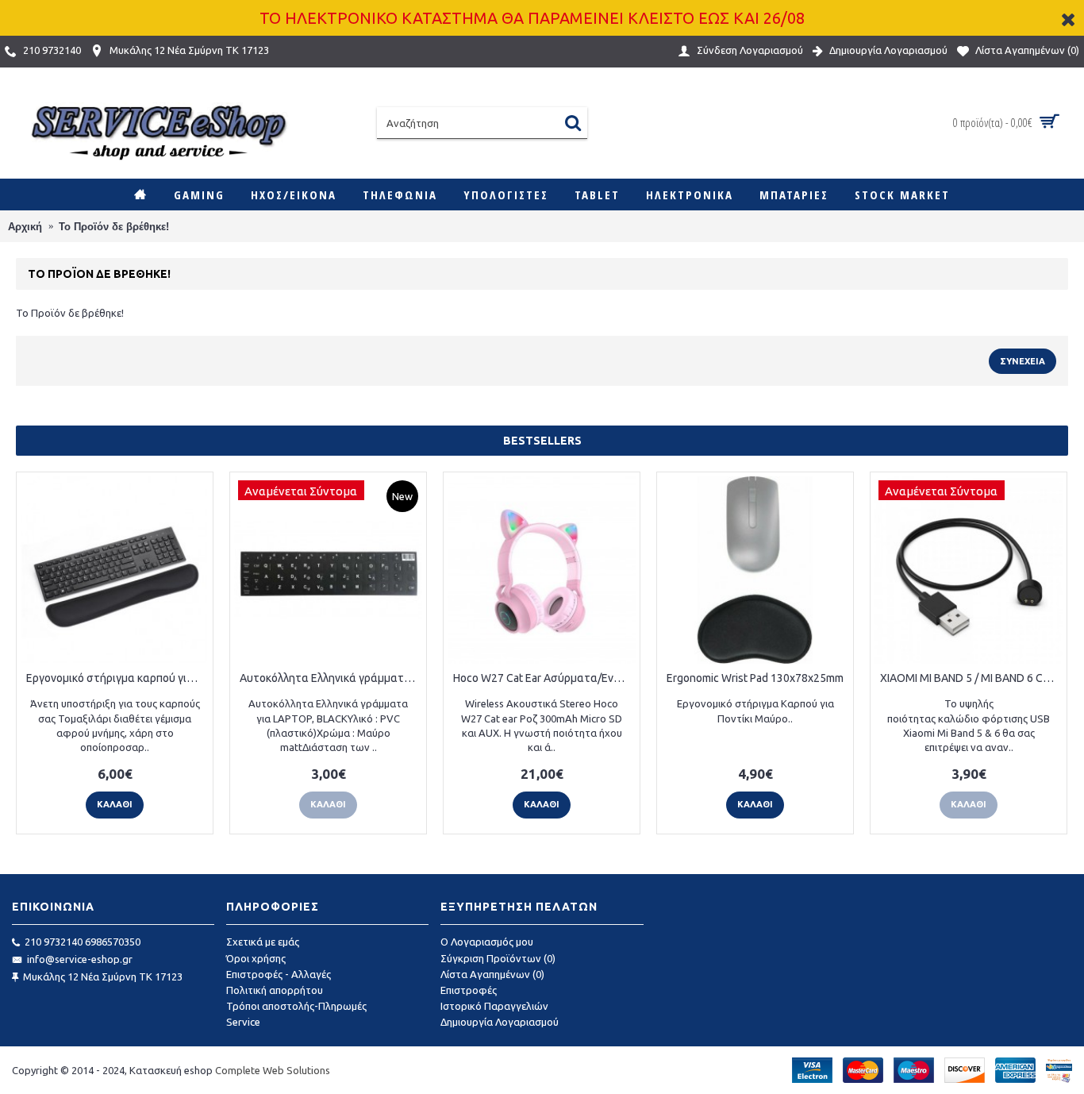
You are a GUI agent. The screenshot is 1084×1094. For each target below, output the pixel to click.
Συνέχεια (1022, 361)
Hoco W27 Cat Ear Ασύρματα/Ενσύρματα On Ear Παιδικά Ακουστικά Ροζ (544, 678)
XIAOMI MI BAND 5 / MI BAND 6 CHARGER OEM (971, 678)
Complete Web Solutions (272, 1070)
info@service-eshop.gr (80, 959)
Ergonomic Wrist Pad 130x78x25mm (755, 678)
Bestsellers (542, 440)
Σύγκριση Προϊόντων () (497, 958)
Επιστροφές (468, 990)
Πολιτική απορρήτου (274, 990)
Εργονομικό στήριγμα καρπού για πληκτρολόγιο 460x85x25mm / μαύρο (117, 678)
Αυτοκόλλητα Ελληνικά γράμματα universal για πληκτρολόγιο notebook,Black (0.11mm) (331, 678)
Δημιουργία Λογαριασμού (499, 1021)
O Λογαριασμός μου (486, 941)
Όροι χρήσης (256, 958)
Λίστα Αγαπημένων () (492, 974)
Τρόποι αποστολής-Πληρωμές (296, 1005)
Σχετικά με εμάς (262, 941)
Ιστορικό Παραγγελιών (494, 1005)
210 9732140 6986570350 (82, 941)
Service (243, 1021)
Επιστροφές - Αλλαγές (278, 974)
